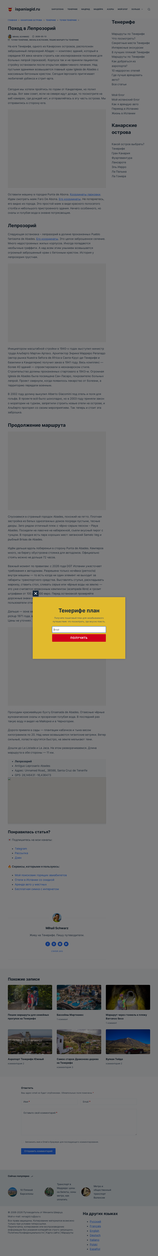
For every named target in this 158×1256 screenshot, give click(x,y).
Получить (79, 637)
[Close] (36, 593)
